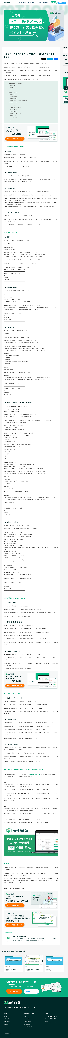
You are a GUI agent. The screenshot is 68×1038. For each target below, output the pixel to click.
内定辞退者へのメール (14, 87)
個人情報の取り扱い (13, 115)
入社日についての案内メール (15, 90)
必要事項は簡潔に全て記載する (15, 107)
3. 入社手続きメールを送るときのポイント (15, 104)
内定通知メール (12, 85)
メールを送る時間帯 (13, 105)
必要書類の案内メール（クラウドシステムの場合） (19, 100)
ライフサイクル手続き (9, 50)
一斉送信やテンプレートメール (15, 113)
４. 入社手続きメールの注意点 (12, 111)
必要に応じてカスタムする (14, 109)
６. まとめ (9, 120)
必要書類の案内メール (14, 89)
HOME (4, 6)
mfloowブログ (9, 6)
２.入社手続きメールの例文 (12, 92)
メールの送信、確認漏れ (14, 117)
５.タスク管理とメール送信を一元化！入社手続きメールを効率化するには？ (21, 118)
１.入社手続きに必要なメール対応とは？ (14, 83)
